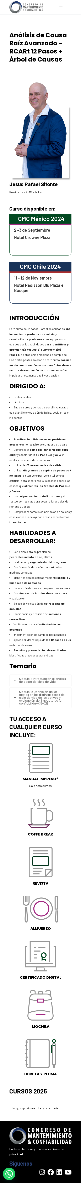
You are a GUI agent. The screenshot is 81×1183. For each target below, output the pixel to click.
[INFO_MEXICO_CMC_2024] (40, 234)
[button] (9, 1174)
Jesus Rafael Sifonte (33, 184)
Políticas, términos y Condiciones (30, 1149)
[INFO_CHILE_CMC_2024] (40, 283)
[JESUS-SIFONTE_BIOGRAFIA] (40, 129)
